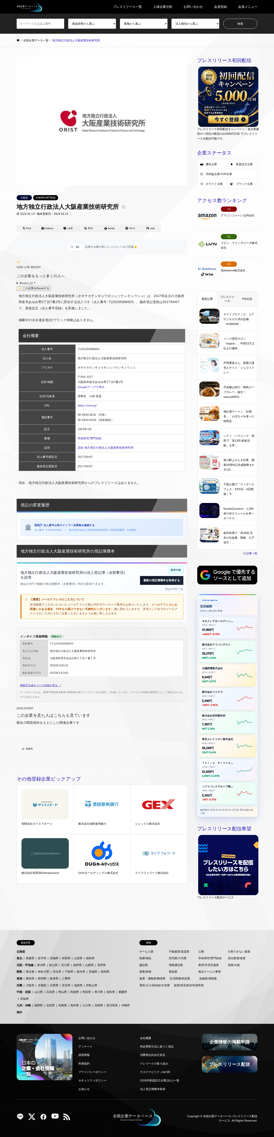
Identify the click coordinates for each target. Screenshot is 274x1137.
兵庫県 (54, 985)
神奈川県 (43, 971)
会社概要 (145, 1038)
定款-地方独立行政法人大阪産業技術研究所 (106, 447)
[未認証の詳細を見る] (125, 207)
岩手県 (42, 958)
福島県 (90, 958)
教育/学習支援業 (208, 965)
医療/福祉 (145, 958)
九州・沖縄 (24, 1005)
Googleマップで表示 (91, 387)
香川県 (98, 991)
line (22, 1118)
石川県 (65, 965)
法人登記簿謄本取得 (152, 1089)
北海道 (21, 951)
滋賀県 (78, 985)
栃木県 (81, 971)
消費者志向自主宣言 (152, 1055)
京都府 (42, 985)
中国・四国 (24, 991)
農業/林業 (145, 971)
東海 (19, 978)
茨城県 (93, 971)
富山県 (53, 965)
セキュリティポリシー (92, 1080)
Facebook (45, 1118)
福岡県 (38, 1005)
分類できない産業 (239, 951)
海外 (19, 1012)
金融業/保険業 (208, 978)
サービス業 (146, 951)
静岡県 (42, 978)
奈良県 (66, 985)
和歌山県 (91, 985)
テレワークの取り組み (154, 1063)
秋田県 (66, 958)
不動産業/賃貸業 (179, 951)
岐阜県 (54, 978)
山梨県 (89, 965)
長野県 (101, 965)
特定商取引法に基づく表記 (157, 1046)
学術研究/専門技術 (46, 197)
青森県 (30, 958)
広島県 (50, 991)
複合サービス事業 (209, 971)
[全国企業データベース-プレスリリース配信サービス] (29, 6)
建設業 (143, 965)
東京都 (30, 971)
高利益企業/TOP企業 (219, 174)
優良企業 (211, 164)
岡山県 (62, 991)
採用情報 (84, 1055)
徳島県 (111, 991)
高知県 (24, 998)
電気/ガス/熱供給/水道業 (154, 985)
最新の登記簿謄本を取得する (161, 580)
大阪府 (24, 197)
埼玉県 (57, 971)
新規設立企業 (244, 164)
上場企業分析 (162, 6)
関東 (19, 971)
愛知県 (30, 978)
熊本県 (74, 1005)
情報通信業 (176, 965)
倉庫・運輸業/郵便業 (152, 978)
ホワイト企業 (214, 183)
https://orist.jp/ (87, 405)
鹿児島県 (112, 1005)
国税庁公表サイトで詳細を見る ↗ (40, 685)
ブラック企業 (244, 183)
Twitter (33, 1118)
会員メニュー (247, 6)
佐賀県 (50, 1005)
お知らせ (84, 1089)
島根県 (74, 991)
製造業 (173, 971)
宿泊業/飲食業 (237, 958)
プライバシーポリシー (92, 1072)
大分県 (86, 1005)
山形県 (78, 958)
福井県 (77, 965)
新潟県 (41, 965)
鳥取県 (86, 991)
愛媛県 (123, 991)
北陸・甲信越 (25, 965)
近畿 (19, 985)
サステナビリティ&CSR (155, 1072)
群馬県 (105, 971)
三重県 (66, 978)
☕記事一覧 (250, 553)
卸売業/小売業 (178, 958)
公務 (201, 951)
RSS (68, 1118)
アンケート (85, 1046)
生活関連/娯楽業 (180, 978)
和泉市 (29, 748)
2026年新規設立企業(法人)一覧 (159, 1080)
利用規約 (84, 1063)
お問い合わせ (193, 6)
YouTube (57, 1118)
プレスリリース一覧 (127, 6)
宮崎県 (98, 1005)
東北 (19, 958)
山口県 (38, 991)
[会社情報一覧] (44, 1057)
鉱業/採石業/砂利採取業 (189, 985)
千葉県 (69, 971)
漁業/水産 (234, 965)
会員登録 (220, 6)
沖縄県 (125, 1005)
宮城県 (54, 958)
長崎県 (62, 1005)
